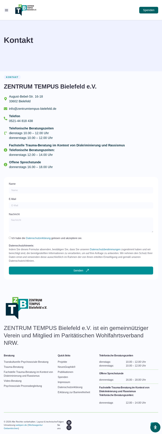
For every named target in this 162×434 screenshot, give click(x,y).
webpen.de (21, 425)
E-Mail (12, 199)
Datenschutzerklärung (38, 238)
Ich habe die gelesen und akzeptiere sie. (47, 238)
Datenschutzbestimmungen (105, 249)
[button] (6, 10)
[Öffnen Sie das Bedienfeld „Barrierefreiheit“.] (155, 427)
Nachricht (14, 214)
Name (12, 183)
